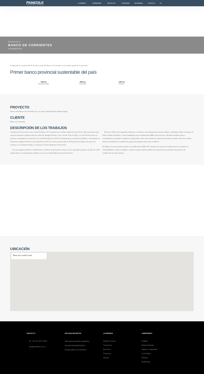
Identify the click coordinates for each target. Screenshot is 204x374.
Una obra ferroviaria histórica (75, 345)
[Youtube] (176, 3)
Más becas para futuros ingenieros (77, 341)
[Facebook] (168, 3)
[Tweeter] (172, 3)
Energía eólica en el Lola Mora (75, 350)
